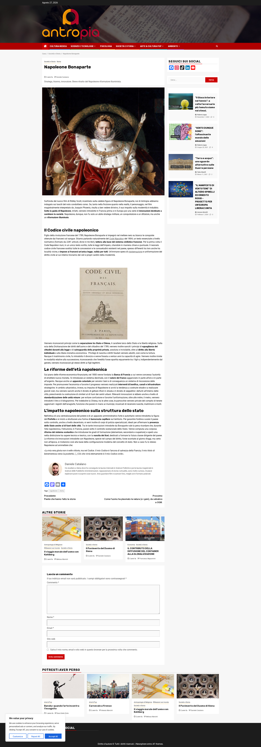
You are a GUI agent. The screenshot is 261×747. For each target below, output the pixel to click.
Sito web (51, 639)
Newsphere (141, 744)
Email (50, 628)
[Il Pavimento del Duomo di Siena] (103, 528)
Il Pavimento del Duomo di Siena (197, 706)
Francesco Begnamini (148, 559)
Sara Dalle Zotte (63, 713)
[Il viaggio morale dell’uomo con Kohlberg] (61, 528)
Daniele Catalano (62, 77)
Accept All (53, 736)
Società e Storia (125, 46)
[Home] (45, 46)
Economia (131, 545)
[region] (35, 728)
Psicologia (106, 46)
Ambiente (173, 46)
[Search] (217, 46)
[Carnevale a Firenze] (108, 686)
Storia (59, 62)
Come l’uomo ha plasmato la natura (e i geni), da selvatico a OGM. (133, 499)
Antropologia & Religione (53, 545)
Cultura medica (58, 46)
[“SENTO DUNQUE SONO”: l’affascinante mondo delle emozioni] (181, 132)
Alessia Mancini (107, 710)
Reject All (35, 736)
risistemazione (135, 251)
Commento (53, 582)
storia (62, 491)
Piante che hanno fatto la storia (60, 497)
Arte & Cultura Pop (150, 46)
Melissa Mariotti (62, 559)
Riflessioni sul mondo (52, 548)
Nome (50, 617)
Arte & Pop (48, 702)
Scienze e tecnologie (82, 46)
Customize (18, 736)
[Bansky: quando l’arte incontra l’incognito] (63, 686)
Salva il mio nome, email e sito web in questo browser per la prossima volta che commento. (94, 649)
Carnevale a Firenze (100, 706)
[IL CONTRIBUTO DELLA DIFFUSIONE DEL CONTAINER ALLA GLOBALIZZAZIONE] (144, 528)
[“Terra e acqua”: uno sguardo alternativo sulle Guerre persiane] (181, 162)
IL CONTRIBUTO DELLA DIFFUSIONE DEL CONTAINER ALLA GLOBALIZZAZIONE (143, 551)
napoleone (53, 491)
